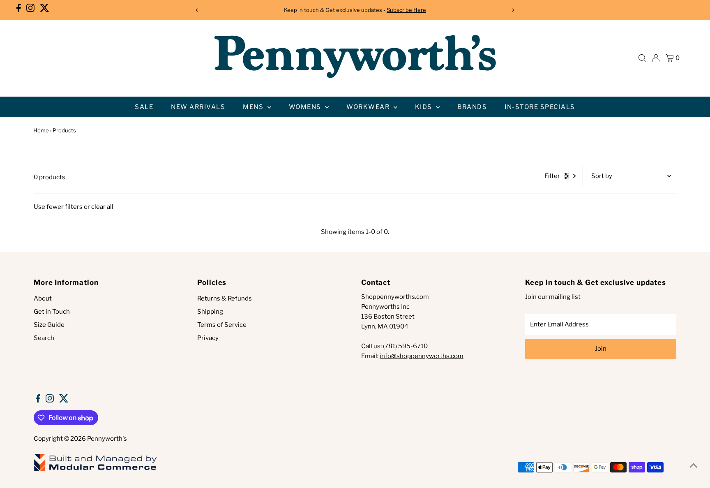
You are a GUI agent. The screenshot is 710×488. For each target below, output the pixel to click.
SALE (144, 107)
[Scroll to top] (693, 465)
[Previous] (197, 10)
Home (41, 130)
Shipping (210, 311)
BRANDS (472, 107)
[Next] (513, 10)
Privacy (208, 338)
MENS (254, 107)
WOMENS (306, 107)
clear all (102, 206)
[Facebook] (18, 10)
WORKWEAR (369, 107)
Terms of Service (222, 324)
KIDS (424, 107)
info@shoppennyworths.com (421, 356)
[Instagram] (30, 10)
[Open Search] (642, 58)
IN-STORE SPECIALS (540, 107)
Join (600, 348)
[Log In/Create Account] (655, 58)
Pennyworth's (107, 438)
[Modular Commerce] (95, 470)
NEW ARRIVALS (198, 107)
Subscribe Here (406, 10)
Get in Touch (52, 311)
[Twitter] (44, 10)
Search (44, 338)
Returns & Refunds (224, 298)
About (43, 298)
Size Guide (49, 324)
